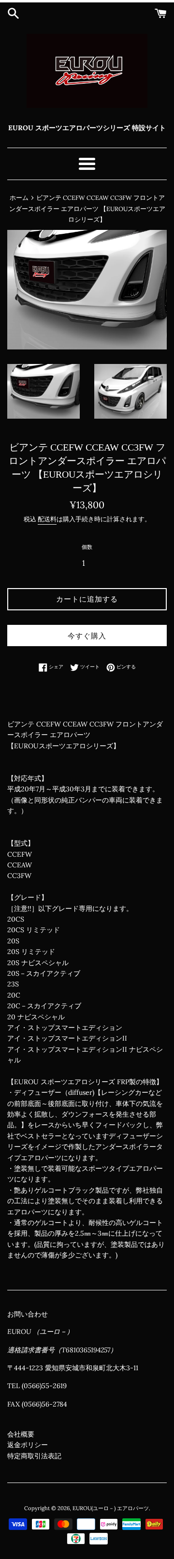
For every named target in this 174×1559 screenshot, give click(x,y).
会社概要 (20, 1434)
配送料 (47, 519)
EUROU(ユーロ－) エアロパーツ (110, 1508)
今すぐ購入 (87, 635)
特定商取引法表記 (34, 1456)
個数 (87, 547)
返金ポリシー (27, 1444)
